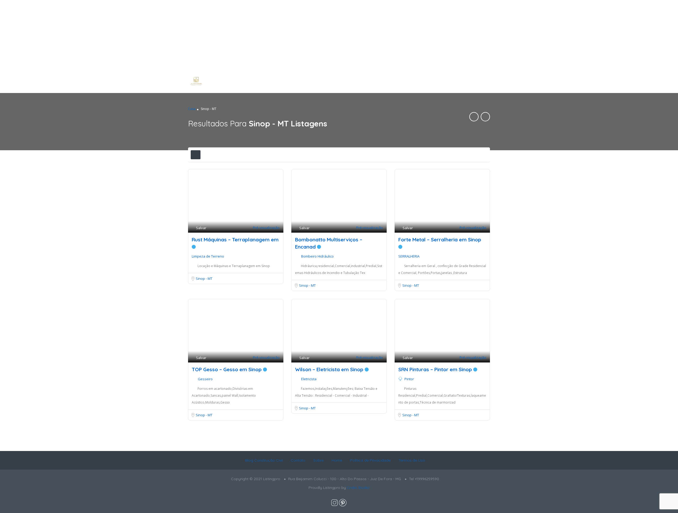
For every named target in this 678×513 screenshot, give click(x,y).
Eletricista (308, 379)
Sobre (318, 460)
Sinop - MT (204, 278)
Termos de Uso (412, 460)
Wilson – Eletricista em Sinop (330, 369)
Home (337, 460)
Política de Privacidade (370, 460)
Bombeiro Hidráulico (317, 256)
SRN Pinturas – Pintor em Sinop (435, 369)
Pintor (409, 379)
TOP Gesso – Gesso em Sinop (227, 369)
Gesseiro (205, 379)
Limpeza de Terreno (208, 256)
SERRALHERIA (409, 256)
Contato (298, 460)
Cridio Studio (358, 487)
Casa (191, 109)
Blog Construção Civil (264, 460)
